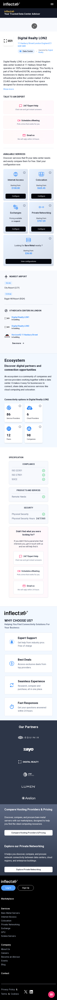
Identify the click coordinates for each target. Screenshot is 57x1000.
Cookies (15, 994)
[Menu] (52, 4)
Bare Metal (30, 245)
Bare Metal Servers (10, 913)
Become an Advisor (10, 957)
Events (4, 960)
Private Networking (41, 213)
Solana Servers (8, 936)
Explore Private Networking (28, 869)
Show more (8, 89)
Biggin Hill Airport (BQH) (14, 299)
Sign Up (25, 888)
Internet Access (16, 180)
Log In (8, 888)
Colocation (41, 180)
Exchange (5, 928)
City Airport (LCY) (12, 288)
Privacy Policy (8, 989)
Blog (3, 964)
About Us (5, 949)
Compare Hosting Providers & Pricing (28, 833)
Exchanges (15, 213)
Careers (5, 953)
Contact (5, 973)
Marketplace (7, 898)
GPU (3, 932)
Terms (4, 994)
